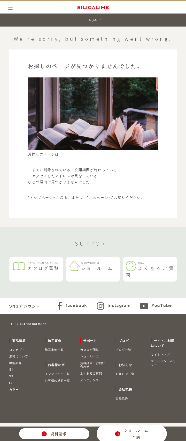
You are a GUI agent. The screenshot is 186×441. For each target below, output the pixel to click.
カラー (14, 389)
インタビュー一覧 (57, 374)
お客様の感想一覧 (57, 380)
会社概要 (122, 398)
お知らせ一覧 (125, 374)
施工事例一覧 (54, 349)
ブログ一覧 (123, 349)
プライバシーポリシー (163, 362)
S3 (11, 376)
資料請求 (58, 433)
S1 (11, 369)
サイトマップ (160, 354)
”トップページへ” (43, 197)
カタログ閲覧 (44, 266)
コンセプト (17, 349)
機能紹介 (15, 363)
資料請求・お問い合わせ (92, 364)
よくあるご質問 (150, 269)
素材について (18, 356)
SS (11, 383)
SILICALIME (93, 7)
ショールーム (97, 266)
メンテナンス (89, 380)
